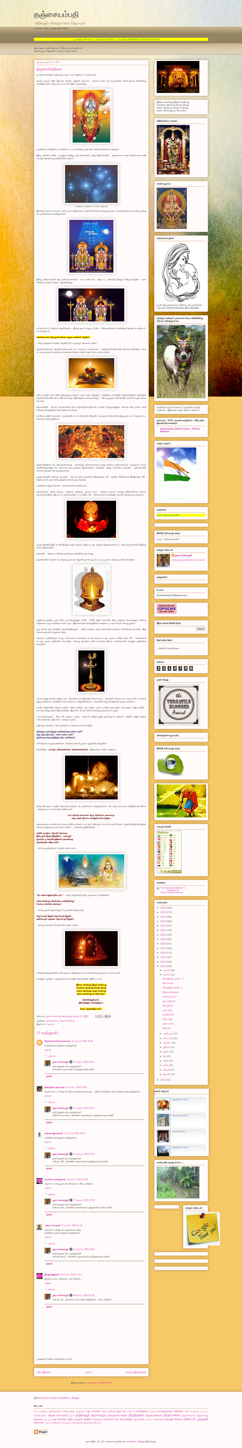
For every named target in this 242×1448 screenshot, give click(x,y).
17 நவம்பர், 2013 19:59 (77, 1179)
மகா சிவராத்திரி (123, 1419)
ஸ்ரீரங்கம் (57, 1422)
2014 (163, 961)
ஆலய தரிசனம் (109, 1411)
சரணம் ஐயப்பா (169, 996)
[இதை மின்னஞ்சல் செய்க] (96, 1016)
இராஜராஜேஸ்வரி (51, 1274)
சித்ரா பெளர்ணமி (192, 1411)
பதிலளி (47, 1050)
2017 (163, 948)
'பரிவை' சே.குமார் (52, 1225)
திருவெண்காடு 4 (179, 1131)
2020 (163, 934)
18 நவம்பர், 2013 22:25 (83, 1295)
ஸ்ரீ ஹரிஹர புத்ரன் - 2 (172, 978)
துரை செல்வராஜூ (60, 1062)
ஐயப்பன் (121, 1411)
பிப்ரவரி (167, 1069)
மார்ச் (166, 1065)
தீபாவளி (166, 1028)
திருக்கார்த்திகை (67, 1020)
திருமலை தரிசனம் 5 (180, 1115)
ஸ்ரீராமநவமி (77, 1422)
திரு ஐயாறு (167, 1005)
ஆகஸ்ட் (167, 1042)
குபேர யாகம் (168, 1023)
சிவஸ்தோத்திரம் (40, 1415)
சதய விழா (167, 1010)
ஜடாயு (72, 1415)
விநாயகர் (39, 1422)
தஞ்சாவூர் (83, 1415)
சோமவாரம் (62, 1415)
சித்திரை (178, 1411)
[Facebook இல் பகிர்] (106, 1016)
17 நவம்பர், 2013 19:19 (82, 1041)
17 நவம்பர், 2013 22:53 (83, 1200)
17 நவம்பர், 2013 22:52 (83, 1154)
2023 (163, 921)
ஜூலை (166, 1047)
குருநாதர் (153, 1411)
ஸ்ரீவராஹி (87, 1422)
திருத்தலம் (136, 1415)
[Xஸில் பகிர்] (103, 1016)
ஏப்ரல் (166, 1060)
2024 (163, 916)
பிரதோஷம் (97, 1419)
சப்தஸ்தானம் (165, 1411)
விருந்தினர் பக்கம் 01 (180, 1099)
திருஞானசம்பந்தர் (117, 1415)
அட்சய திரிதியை (41, 1411)
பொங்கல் (108, 1419)
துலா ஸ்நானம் (168, 1001)
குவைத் (50, 1024)
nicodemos (131, 1441)
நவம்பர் (167, 974)
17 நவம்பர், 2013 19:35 (76, 1087)
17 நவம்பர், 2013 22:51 (83, 1062)
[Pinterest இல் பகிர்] (109, 1016)
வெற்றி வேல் (168, 1014)
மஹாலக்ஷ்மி (138, 1419)
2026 (163, 907)
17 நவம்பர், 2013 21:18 (71, 1225)
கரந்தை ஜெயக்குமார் (53, 1133)
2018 (163, 943)
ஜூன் (166, 1051)
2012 (163, 1079)
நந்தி (70, 1419)
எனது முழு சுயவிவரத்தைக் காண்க (188, 559)
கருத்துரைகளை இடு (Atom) (99, 1382)
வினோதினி (48, 1423)
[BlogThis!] (100, 1016)
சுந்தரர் (51, 1415)
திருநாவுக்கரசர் (154, 1415)
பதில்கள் (51, 1056)
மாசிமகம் (148, 1419)
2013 (163, 966)
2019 (163, 939)
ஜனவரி (167, 1074)
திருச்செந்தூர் (98, 1415)
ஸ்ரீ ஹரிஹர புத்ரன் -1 (172, 987)
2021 (163, 930)
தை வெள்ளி (60, 1419)
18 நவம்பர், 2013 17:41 (70, 1274)
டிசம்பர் (166, 970)
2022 (163, 925)
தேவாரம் (38, 1419)
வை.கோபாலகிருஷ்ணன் (55, 1179)
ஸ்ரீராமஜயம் (66, 1423)
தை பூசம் (48, 1419)
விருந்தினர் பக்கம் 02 (180, 1147)
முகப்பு (88, 1372)
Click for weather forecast (171, 892)
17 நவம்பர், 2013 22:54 (83, 1249)
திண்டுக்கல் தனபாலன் (54, 1087)
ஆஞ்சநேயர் (80, 1411)
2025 (163, 912)
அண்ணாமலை (52, 1020)
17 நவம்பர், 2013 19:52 (74, 1133)
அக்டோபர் (168, 1033)
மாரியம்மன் (158, 1419)
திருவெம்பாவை (189, 1415)
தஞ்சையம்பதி (56, 14)
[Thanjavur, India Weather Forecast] (171, 890)
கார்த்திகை (142, 1411)
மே (164, 1056)
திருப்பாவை (172, 1415)
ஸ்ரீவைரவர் (97, 1423)
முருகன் (202, 1419)
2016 (163, 952)
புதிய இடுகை (44, 1372)
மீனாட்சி (189, 1419)
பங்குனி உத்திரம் (83, 1419)
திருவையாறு (202, 1415)
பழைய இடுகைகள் (136, 1372)
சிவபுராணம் (204, 1411)
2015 (163, 957)
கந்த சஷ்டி (167, 1019)
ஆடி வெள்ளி (93, 1411)
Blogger (141, 1441)
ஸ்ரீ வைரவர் (168, 983)
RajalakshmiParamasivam (57, 1041)
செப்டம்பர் (168, 1038)
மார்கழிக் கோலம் (173, 1419)
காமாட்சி (131, 1411)
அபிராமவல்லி (69, 1411)
